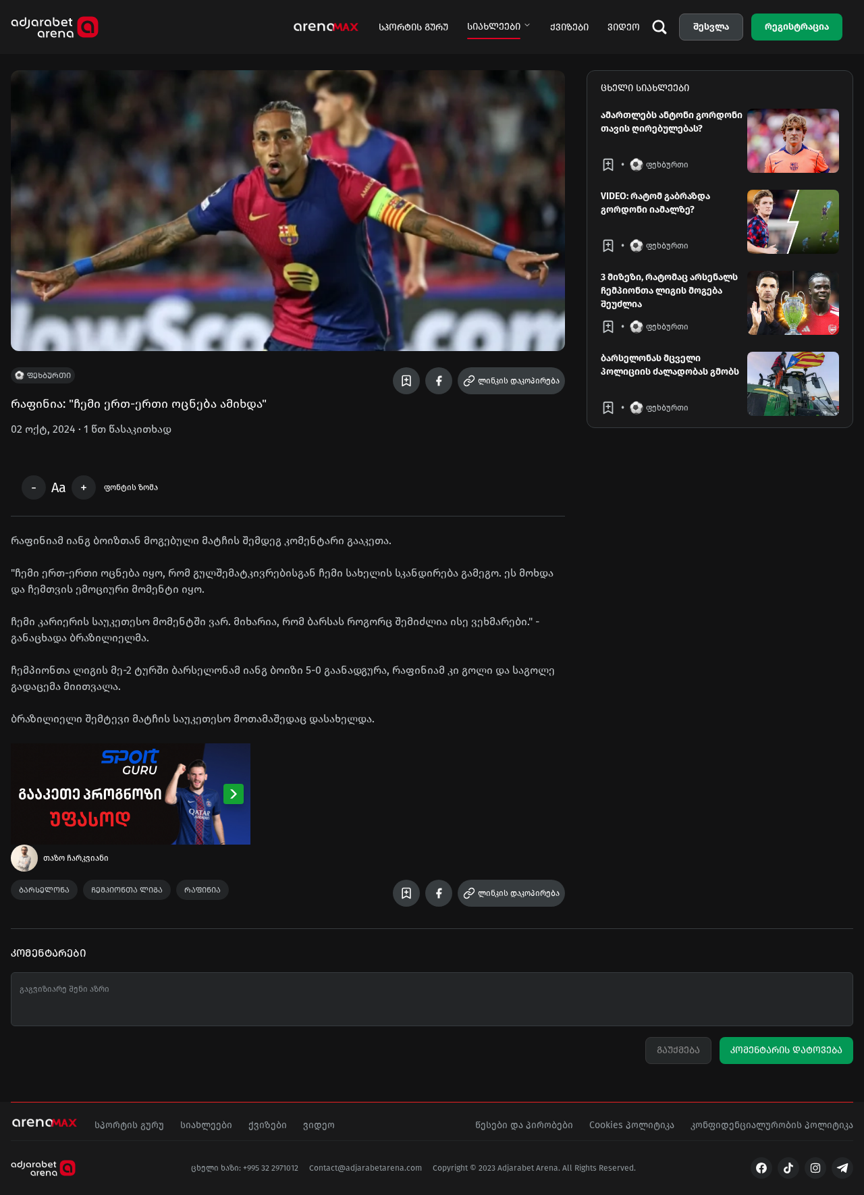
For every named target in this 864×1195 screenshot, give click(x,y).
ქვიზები (569, 27)
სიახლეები (493, 26)
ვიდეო (624, 27)
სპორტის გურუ (413, 27)
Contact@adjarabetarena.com (365, 1168)
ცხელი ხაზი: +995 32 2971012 (244, 1168)
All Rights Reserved (598, 1168)
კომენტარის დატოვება (786, 1050)
